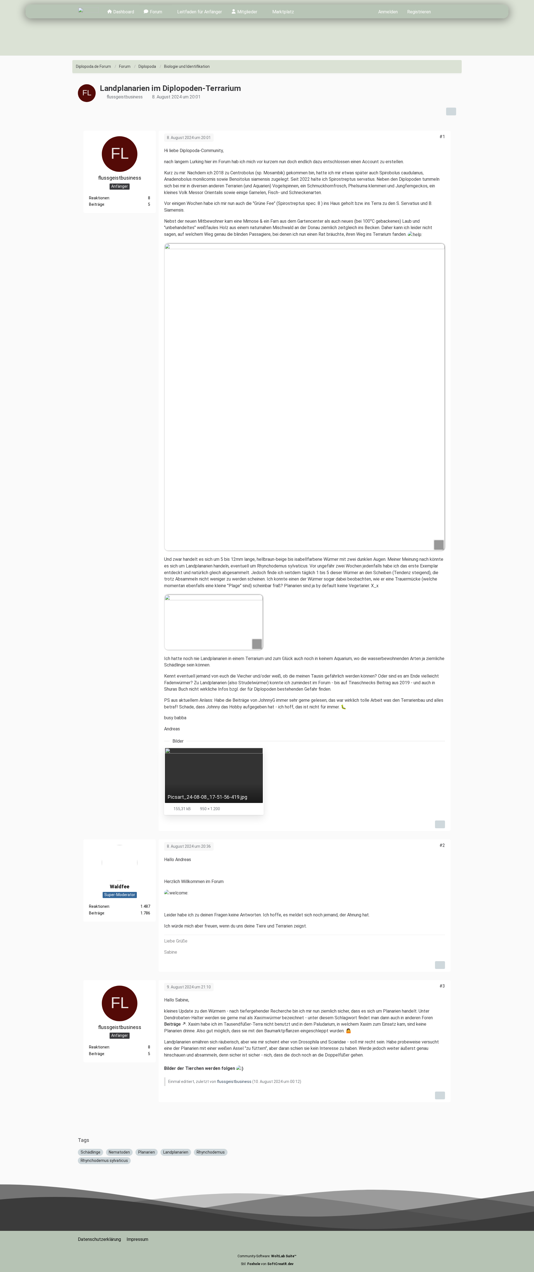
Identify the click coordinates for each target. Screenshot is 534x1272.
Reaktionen (99, 197)
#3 (442, 986)
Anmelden (388, 11)
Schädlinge (90, 1152)
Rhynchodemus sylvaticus (104, 1160)
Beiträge (96, 204)
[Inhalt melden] (440, 824)
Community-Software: (267, 1256)
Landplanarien (175, 1152)
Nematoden (119, 1152)
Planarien (146, 1152)
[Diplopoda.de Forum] (88, 11)
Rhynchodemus (211, 1152)
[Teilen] (451, 111)
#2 (442, 845)
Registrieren (419, 11)
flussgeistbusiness (125, 97)
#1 (442, 136)
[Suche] (445, 11)
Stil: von (267, 1264)
